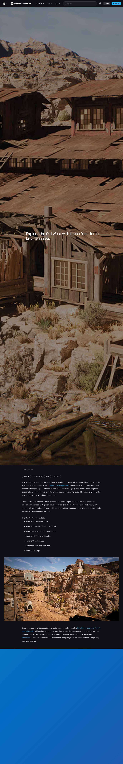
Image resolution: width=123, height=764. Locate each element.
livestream (26, 638)
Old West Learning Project (58, 485)
